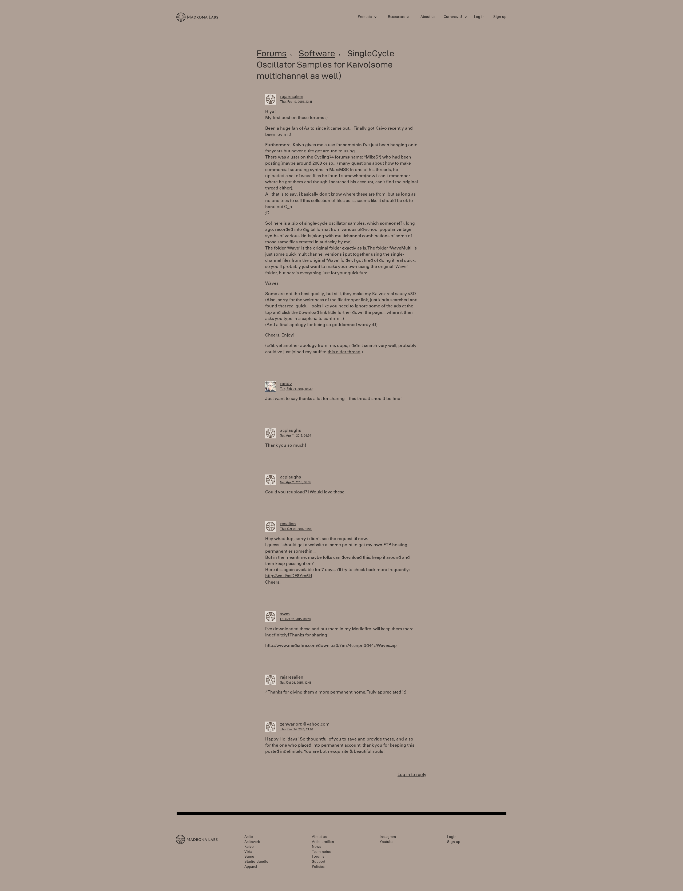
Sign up (499, 17)
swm (285, 614)
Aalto (248, 837)
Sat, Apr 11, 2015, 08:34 (295, 435)
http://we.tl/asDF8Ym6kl (288, 576)
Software (317, 53)
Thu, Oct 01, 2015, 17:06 (296, 529)
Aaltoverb (252, 842)
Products (365, 17)
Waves (272, 284)
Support (318, 862)
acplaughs (290, 431)
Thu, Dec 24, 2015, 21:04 (296, 729)
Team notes (321, 852)
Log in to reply (412, 775)
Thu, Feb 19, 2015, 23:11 (296, 102)
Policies (318, 867)
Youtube (386, 842)
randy (286, 384)
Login (451, 837)
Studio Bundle (256, 862)
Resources (396, 17)
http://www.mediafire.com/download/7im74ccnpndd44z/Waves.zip (331, 646)
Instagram (388, 837)
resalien (288, 524)
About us (427, 17)
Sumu (249, 857)
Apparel (250, 867)
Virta (248, 852)
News (316, 847)
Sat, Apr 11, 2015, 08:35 (295, 482)
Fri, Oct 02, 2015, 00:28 (295, 619)
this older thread (344, 352)
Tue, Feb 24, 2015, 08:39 (296, 389)
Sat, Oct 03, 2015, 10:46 (295, 683)
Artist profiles (323, 842)
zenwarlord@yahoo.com (304, 724)
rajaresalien (291, 97)
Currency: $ (453, 17)
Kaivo (249, 847)
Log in (479, 17)
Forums (272, 53)
